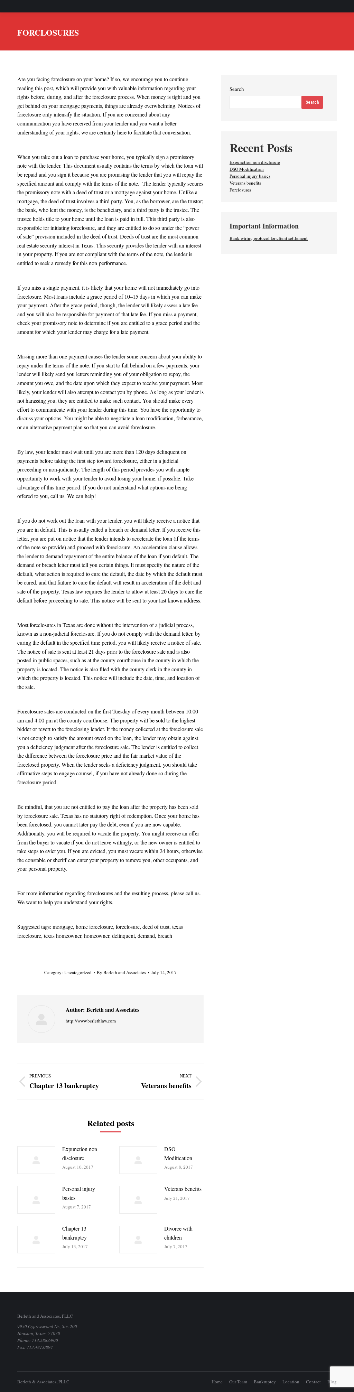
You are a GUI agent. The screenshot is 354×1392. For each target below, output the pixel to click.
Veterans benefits (183, 1188)
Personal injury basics (78, 1193)
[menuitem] (217, 1382)
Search (237, 88)
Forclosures (240, 190)
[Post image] (36, 1160)
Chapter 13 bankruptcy (74, 1233)
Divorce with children (178, 1233)
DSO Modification (178, 1153)
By (121, 972)
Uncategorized (78, 972)
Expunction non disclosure (79, 1153)
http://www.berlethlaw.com (91, 1021)
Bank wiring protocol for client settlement (269, 238)
